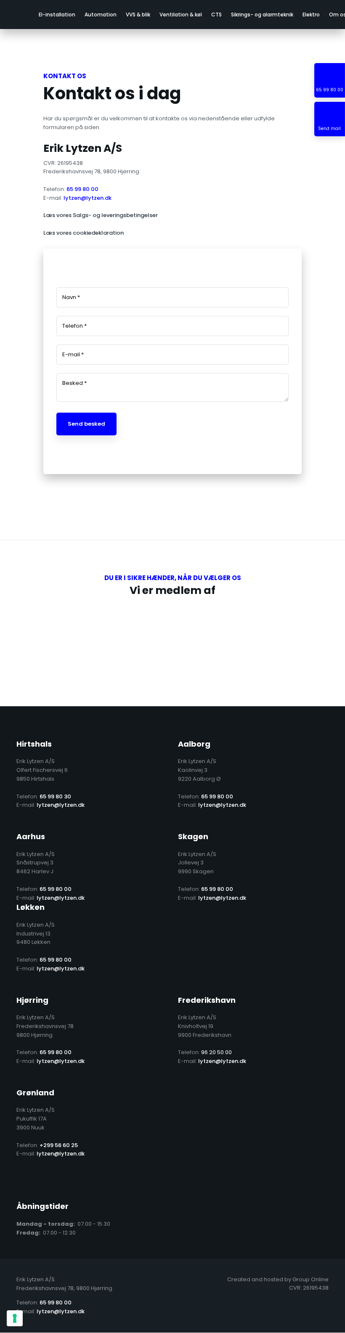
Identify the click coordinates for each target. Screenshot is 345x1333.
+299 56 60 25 (59, 1145)
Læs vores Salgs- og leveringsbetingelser (100, 215)
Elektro (311, 14)
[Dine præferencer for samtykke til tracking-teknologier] (15, 1318)
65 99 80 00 (82, 189)
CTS (216, 14)
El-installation (57, 14)
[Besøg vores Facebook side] (23, 1180)
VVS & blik (138, 14)
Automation (101, 14)
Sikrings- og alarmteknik (262, 14)
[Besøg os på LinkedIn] (47, 1180)
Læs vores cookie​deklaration (83, 233)
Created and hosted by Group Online (278, 1279)
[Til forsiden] (14, 14)
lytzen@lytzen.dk (87, 198)
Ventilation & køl (180, 14)
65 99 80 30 (55, 796)
